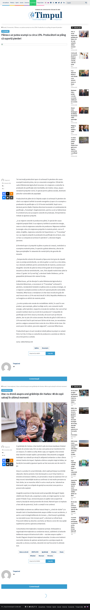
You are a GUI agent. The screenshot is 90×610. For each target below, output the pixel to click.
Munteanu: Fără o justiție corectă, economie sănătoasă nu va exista (74, 96)
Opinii (17, 2)
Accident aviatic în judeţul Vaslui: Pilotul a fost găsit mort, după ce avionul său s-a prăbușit (74, 145)
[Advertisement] (80, 187)
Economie (33, 2)
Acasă (4, 27)
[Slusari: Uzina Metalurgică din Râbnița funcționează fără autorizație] (84, 110)
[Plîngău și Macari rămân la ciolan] (84, 128)
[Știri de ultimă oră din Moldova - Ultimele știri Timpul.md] (45, 14)
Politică (12, 2)
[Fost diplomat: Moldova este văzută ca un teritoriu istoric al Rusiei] (84, 73)
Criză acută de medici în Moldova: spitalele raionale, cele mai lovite (74, 58)
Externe (27, 2)
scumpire (45, 348)
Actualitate (6, 2)
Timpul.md (7, 180)
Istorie (21, 2)
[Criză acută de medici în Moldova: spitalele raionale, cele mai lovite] (84, 55)
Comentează (34, 379)
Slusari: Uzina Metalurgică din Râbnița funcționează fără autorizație (74, 113)
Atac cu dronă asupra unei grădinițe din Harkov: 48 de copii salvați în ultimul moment (74, 39)
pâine (37, 348)
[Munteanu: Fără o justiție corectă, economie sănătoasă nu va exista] (84, 92)
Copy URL (50, 353)
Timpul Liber (40, 2)
